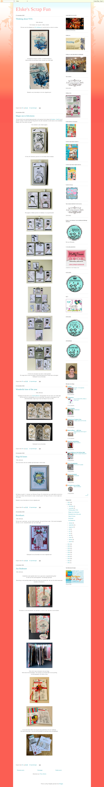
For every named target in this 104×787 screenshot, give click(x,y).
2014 (69, 556)
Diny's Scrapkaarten (73, 463)
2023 (69, 502)
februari (71, 539)
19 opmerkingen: (33, 765)
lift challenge (38, 27)
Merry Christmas (77, 486)
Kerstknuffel (76, 475)
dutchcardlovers (36, 395)
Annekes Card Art (55, 119)
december (71, 506)
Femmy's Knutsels (72, 474)
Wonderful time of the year (26, 389)
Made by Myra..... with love (74, 430)
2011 (69, 562)
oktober (71, 523)
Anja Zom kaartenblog (73, 441)
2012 (69, 560)
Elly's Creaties (71, 408)
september (71, 525)
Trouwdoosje (77, 409)
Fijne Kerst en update (78, 464)
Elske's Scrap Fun (33, 9)
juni (70, 531)
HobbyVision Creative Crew (74, 419)
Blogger (61, 783)
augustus (71, 527)
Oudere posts (58, 770)
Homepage (39, 770)
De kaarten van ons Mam (74, 485)
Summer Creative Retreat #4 (80, 453)
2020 (69, 546)
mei (70, 533)
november (71, 508)
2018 (69, 550)
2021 (69, 544)
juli (69, 529)
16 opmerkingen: (33, 108)
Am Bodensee (21, 569)
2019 (69, 548)
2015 (69, 554)
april (70, 535)
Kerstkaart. (20, 515)
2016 (69, 552)
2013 (69, 558)
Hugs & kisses (21, 457)
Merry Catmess (77, 442)
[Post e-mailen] (39, 108)
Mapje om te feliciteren (25, 116)
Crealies (70, 386)
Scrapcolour (71, 397)
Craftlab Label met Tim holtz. (80, 420)
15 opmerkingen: (33, 560)
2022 (69, 504)
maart (70, 537)
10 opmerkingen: (33, 507)
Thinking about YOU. (24, 19)
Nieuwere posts (20, 770)
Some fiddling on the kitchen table (76, 452)
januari (70, 541)
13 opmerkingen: (33, 381)
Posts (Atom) (43, 774)
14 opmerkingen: (33, 448)
